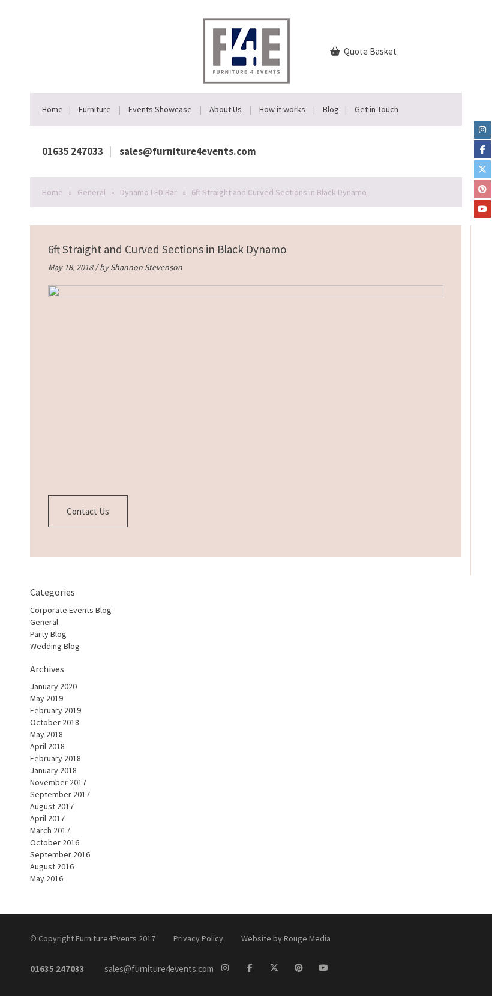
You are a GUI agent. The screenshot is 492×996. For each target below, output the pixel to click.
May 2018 (46, 734)
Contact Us (88, 511)
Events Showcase (160, 109)
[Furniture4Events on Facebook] (482, 149)
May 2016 (46, 878)
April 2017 (47, 818)
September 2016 (60, 854)
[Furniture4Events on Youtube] (482, 209)
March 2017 (50, 830)
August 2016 (52, 866)
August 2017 (52, 806)
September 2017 (60, 794)
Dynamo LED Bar (148, 192)
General (91, 192)
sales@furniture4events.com (187, 151)
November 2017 (58, 782)
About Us (225, 109)
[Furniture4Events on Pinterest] (482, 189)
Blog (331, 109)
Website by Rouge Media (286, 938)
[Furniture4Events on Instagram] (482, 130)
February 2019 (55, 710)
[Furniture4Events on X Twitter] (482, 169)
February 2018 (55, 758)
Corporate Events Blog (71, 610)
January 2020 (53, 686)
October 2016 (54, 842)
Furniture (95, 109)
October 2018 (54, 722)
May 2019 (46, 698)
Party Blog (48, 634)
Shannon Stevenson (146, 267)
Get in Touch (376, 109)
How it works (282, 109)
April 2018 (47, 746)
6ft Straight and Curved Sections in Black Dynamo (167, 249)
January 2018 (53, 770)
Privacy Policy (198, 938)
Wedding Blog (55, 646)
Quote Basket (369, 51)
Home (52, 109)
